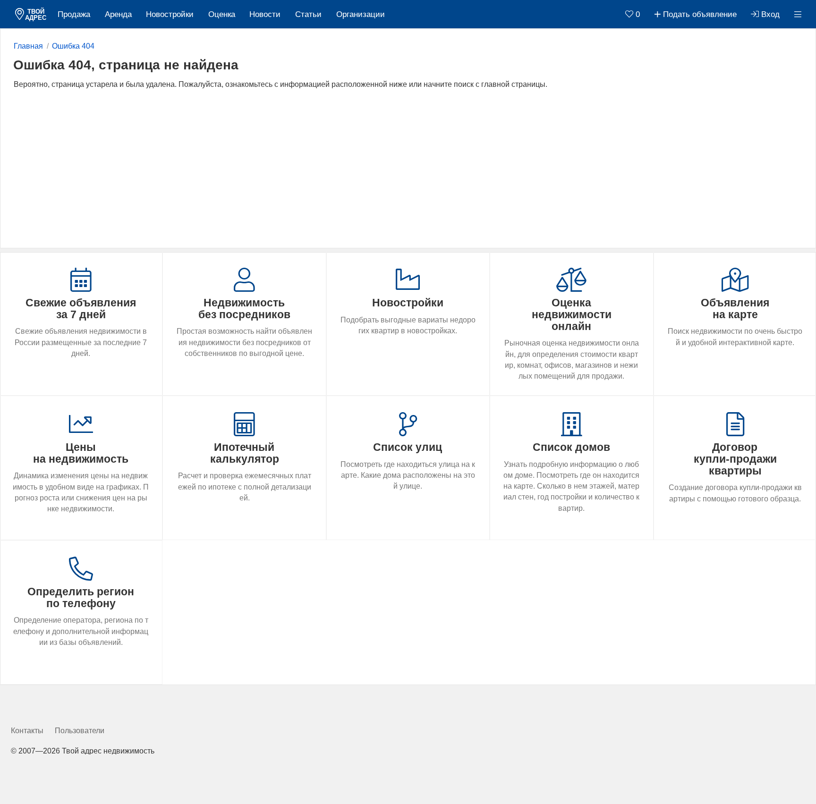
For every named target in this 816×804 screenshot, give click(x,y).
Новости (264, 14)
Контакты (27, 731)
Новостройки (170, 14)
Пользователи (79, 731)
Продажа (74, 14)
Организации (360, 14)
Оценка (221, 14)
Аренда (118, 14)
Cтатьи (308, 14)
